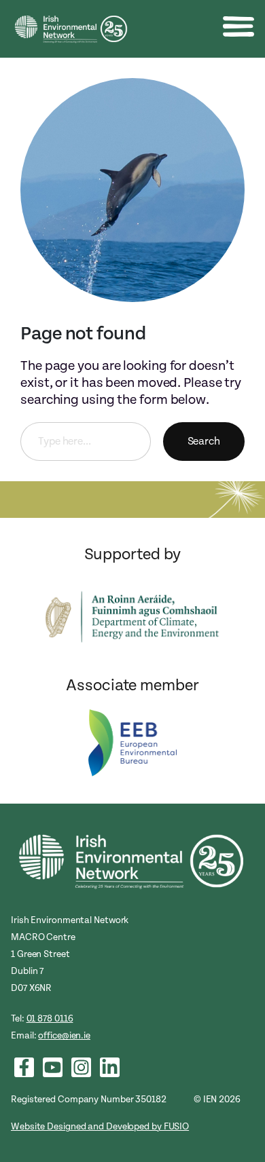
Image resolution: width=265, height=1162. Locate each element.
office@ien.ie (64, 1035)
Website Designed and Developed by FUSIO (100, 1126)
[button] (238, 26)
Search (204, 441)
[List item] (24, 1067)
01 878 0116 (49, 1018)
